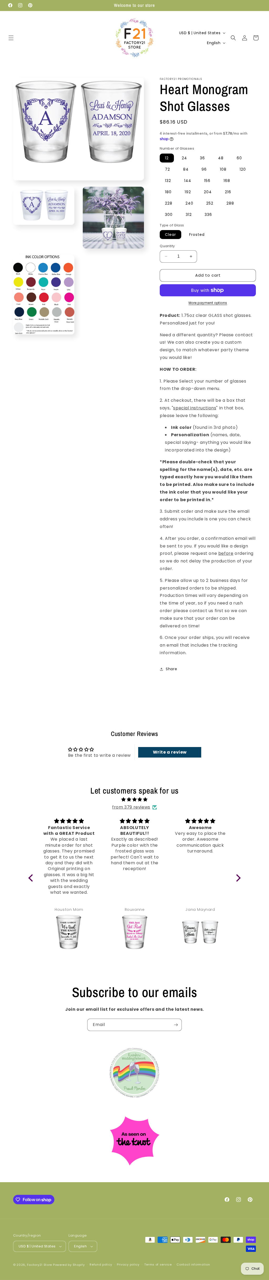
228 (168, 203)
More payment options (208, 303)
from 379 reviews (131, 807)
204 (208, 192)
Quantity (167, 245)
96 (204, 169)
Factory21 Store (39, 1265)
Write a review (170, 752)
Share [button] (171, 669)
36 (202, 158)
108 (223, 169)
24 (184, 158)
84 (186, 169)
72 (167, 169)
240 (189, 203)
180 (168, 192)
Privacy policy (128, 1264)
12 (167, 158)
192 (188, 192)
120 (243, 169)
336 (208, 214)
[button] (11, 38)
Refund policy (101, 1264)
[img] (134, 800)
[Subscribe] (176, 1025)
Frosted (197, 234)
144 (187, 180)
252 (209, 203)
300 (169, 214)
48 (221, 158)
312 (189, 214)
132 (168, 180)
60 (239, 158)
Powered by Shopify (69, 1265)
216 (228, 192)
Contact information (193, 1264)
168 (227, 180)
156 (207, 180)
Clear (170, 234)
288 (230, 203)
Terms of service (158, 1264)
